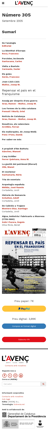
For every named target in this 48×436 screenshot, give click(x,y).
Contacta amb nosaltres (15, 366)
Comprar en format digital (24, 326)
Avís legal (6, 399)
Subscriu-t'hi (24, 339)
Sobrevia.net (19, 404)
